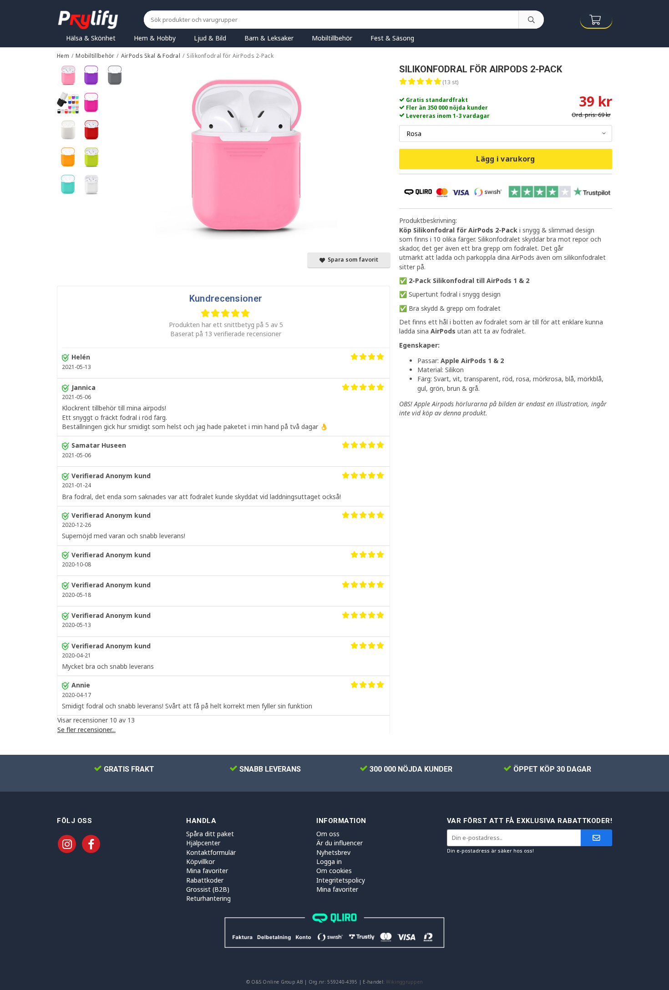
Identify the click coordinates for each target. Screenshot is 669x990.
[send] (596, 837)
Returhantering (208, 898)
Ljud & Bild (210, 38)
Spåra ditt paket (210, 833)
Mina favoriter (207, 870)
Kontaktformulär (211, 852)
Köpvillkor (200, 861)
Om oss (328, 833)
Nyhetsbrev (333, 852)
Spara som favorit (351, 259)
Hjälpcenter (203, 842)
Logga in (329, 861)
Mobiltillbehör (332, 38)
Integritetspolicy (340, 880)
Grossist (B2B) (207, 889)
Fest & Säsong (392, 38)
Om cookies (334, 870)
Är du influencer (339, 842)
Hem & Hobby (155, 38)
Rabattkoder (204, 880)
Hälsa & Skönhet (91, 38)
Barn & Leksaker (269, 38)
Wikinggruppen (404, 982)
